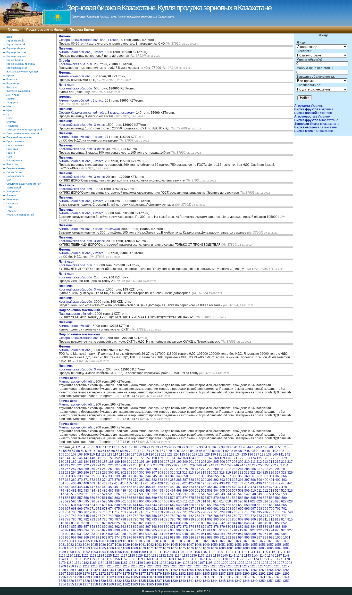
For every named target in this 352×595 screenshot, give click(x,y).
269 (148, 469)
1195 (185, 563)
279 (210, 469)
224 (98, 465)
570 (160, 498)
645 (160, 505)
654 (216, 505)
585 (253, 498)
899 (117, 530)
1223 (174, 566)
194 (148, 462)
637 (111, 505)
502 (203, 490)
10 (100, 447)
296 (86, 472)
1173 (247, 559)
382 (154, 480)
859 (98, 526)
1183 (93, 563)
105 (61, 454)
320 (234, 472)
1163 (170, 559)
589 (278, 498)
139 (269, 454)
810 (259, 519)
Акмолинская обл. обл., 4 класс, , (90, 227)
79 (170, 451)
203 (203, 462)
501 (197, 490)
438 (271, 483)
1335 (142, 581)
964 (284, 534)
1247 (134, 570)
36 (214, 447)
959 (253, 534)
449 (104, 487)
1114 (257, 552)
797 (179, 519)
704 (67, 512)
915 (216, 530)
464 (197, 487)
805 (228, 519)
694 (234, 508)
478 (284, 487)
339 (117, 476)
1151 (77, 559)
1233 (253, 566)
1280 (166, 573)
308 (160, 472)
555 (67, 498)
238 (186, 465)
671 (92, 508)
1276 (134, 573)
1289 (238, 573)
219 (67, 465)
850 (271, 523)
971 (98, 537)
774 (265, 516)
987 (197, 537)
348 (172, 476)
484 (92, 490)
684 (172, 508)
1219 (142, 566)
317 (216, 472)
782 (86, 519)
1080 (222, 548)
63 (100, 451)
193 (142, 462)
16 (126, 447)
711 (110, 512)
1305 (134, 577)
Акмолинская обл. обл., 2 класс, (82, 98)
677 (129, 508)
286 (253, 469)
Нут (8, 114)
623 (259, 501)
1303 (118, 577)
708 (92, 512)
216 (284, 462)
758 (166, 516)
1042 (150, 545)
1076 (190, 548)
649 (185, 505)
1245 (118, 570)
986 (191, 537)
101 (269, 451)
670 (86, 508)
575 (191, 498)
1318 (237, 577)
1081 (230, 548)
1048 (198, 545)
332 (74, 476)
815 (290, 519)
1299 (86, 577)
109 (86, 454)
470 (234, 487)
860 (104, 526)
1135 (185, 555)
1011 (134, 541)
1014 (158, 541)
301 (117, 472)
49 (271, 447)
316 (209, 472)
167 (210, 458)
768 (228, 516)
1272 (102, 573)
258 (80, 469)
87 (205, 451)
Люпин (10, 98)
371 (86, 480)
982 (166, 537)
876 (203, 526)
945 (166, 534)
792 (148, 519)
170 (228, 458)
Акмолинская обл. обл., (76, 74)
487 (111, 490)
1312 (190, 577)
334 (86, 476)
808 (247, 519)
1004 (78, 541)
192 (135, 462)
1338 (166, 581)
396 (241, 480)
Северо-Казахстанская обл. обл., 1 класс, (89, 38)
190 (123, 462)
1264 (270, 570)
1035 (94, 545)
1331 (110, 581)
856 (80, 526)
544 (228, 494)
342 (135, 476)
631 (74, 505)
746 (92, 516)
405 (67, 483)
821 (92, 523)
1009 (118, 541)
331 (67, 476)
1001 (286, 537)
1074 (174, 548)
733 (246, 512)
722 (178, 512)
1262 (254, 570)
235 (168, 465)
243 (217, 465)
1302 (110, 577)
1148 (286, 555)
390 (203, 480)
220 (74, 465)
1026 (253, 541)
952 (210, 534)
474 (259, 487)
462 (185, 487)
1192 (162, 563)
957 (241, 534)
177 (271, 458)
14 (118, 447)
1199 (216, 563)
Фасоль (11, 195)
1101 (157, 552)
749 (111, 516)
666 (61, 508)
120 (151, 454)
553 (284, 494)
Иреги (10, 75)
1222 (166, 566)
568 (148, 498)
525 (111, 494)
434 (246, 483)
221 (80, 465)
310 (172, 472)
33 (201, 447)
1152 (85, 559)
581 (228, 498)
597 (98, 501)
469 (228, 487)
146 (80, 458)
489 (123, 490)
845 (241, 523)
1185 (108, 563)
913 (203, 530)
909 (179, 530)
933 (92, 534)
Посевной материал (19, 137)
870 (166, 526)
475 (265, 487)
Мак (8, 106)
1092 (86, 552)
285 (247, 469)
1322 (269, 577)
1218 (134, 566)
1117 (279, 552)
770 (241, 516)
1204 (256, 563)
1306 (142, 577)
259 (86, 469)
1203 (248, 563)
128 (201, 454)
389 (197, 480)
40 (231, 447)
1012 (142, 541)
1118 (286, 552)
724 (191, 512)
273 (172, 469)
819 (80, 523)
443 (67, 487)
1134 (177, 555)
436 (259, 483)
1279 (158, 573)
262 (104, 469)
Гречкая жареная (16, 67)
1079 (214, 548)
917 (228, 530)
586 (259, 498)
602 (129, 501)
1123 (92, 555)
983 (172, 537)
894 (86, 530)
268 (142, 469)
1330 (102, 581)
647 (172, 505)
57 (74, 451)
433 (240, 483)
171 (234, 458)
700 (271, 508)
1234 (261, 566)
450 (111, 487)
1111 (234, 552)
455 (142, 487)
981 (160, 537)
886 (265, 526)
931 (80, 534)
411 (104, 483)
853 (61, 526)
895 (92, 530)
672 (98, 508)
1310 (174, 577)
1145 (262, 555)
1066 (110, 548)
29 (183, 447)
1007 (102, 541)
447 (92, 487)
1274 (118, 573)
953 (216, 534)
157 (148, 458)
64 (104, 451)
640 (129, 505)
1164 (178, 559)
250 (261, 465)
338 (111, 476)
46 (258, 447)
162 (179, 458)
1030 (285, 541)
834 (172, 523)
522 (92, 494)
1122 (85, 555)
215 (277, 462)
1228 (213, 566)
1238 (62, 570)
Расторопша (14, 160)
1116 (272, 552)
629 (61, 505)
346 (160, 476)
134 (238, 454)
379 (135, 480)
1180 (69, 563)
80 (174, 451)
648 (179, 505)
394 (228, 480)
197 (166, 462)
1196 (193, 563)
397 (247, 480)
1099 (142, 552)
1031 (62, 545)
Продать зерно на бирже (45, 29)
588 (271, 498)
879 (222, 526)
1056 (262, 545)
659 (247, 505)
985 (185, 537)
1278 (150, 573)
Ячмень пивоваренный (20, 214)
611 (185, 501)
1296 (62, 577)
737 (271, 512)
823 (104, 523)
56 (69, 451)
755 (148, 516)
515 (284, 490)
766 (216, 516)
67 (117, 451)
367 (61, 480)
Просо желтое (15, 141)
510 (253, 490)
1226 (198, 566)
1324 (285, 577)
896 (98, 530)
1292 (262, 573)
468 (222, 487)
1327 (78, 581)
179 (284, 458)
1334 (134, 581)
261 (98, 469)
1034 (86, 545)
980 (154, 537)
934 (98, 534)
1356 (78, 584)
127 (194, 454)
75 (152, 451)
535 (172, 494)
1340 (182, 581)
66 (113, 451)
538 (191, 494)
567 (142, 498)
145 (74, 458)
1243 (102, 570)
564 (123, 498)
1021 (213, 541)
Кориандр (12, 83)
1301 (102, 577)
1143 (247, 555)
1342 (198, 581)
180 (61, 462)
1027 (261, 541)
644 (154, 505)
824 (111, 523)
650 (191, 505)
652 (203, 505)
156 (142, 458)
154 (129, 458)
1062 (78, 548)
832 (160, 523)
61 (91, 451)
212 (259, 462)
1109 (219, 552)
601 (123, 501)
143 (61, 458)
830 (148, 523)
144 (67, 458)
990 (216, 537)
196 (160, 462)
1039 (126, 545)
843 (228, 523)
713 (123, 512)
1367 (166, 584)
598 (104, 501)
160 (166, 458)
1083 (246, 548)
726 (203, 512)
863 (123, 526)
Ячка (9, 206)
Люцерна (12, 102)
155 (135, 458)
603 (135, 501)
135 (244, 454)
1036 (102, 545)
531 (148, 494)
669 (80, 508)
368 (67, 480)
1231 (237, 566)
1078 (206, 548)
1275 (126, 573)
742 (67, 516)
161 (172, 458)
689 (203, 508)
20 (144, 447)
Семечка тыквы (15, 168)
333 (80, 476)
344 (148, 476)
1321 (261, 577)
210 (247, 462)
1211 (78, 566)
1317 (229, 577)
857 (86, 526)
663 (271, 505)
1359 (102, 584)
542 (216, 494)
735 (259, 512)
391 (210, 480)
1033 (78, 545)
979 (148, 537)
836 (185, 523)
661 (259, 505)
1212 (86, 566)
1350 (262, 581)
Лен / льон (13, 94)
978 (142, 537)
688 (197, 508)
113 (109, 454)
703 (61, 512)
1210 (70, 566)
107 (74, 454)
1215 (110, 566)
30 (188, 447)
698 (259, 508)
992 (228, 537)
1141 (232, 555)
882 (241, 526)
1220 (150, 566)
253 (279, 465)
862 (117, 526)
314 (197, 472)
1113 (249, 552)
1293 (270, 573)
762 (191, 516)
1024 (237, 541)
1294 (278, 573)
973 (111, 537)
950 (197, 534)
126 (188, 454)
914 (209, 530)
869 (160, 526)
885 (259, 526)
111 (98, 454)
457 (154, 487)
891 (67, 530)
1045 (174, 545)
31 (192, 447)
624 (265, 501)
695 (241, 508)
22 (153, 447)
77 (161, 451)
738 (277, 512)
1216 (118, 566)
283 (234, 469)
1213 (94, 566)
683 (166, 508)
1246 (126, 570)
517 (61, 494)
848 (259, 523)
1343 (206, 581)
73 (144, 451)
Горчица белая (15, 48)
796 (172, 519)
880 (228, 526)
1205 (264, 563)
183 (80, 462)
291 (284, 469)
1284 (198, 573)
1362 (126, 584)
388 (191, 480)
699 (265, 508)
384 (166, 480)
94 (236, 451)
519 (74, 494)
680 (148, 508)
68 (122, 451)
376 (117, 480)
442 (61, 487)
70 (130, 451)
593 (74, 501)
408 (86, 483)
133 (231, 454)
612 (191, 501)
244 (224, 465)
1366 (158, 584)
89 (214, 451)
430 (222, 483)
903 (142, 530)
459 (166, 487)
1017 (182, 541)
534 (166, 494)
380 (142, 480)
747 (98, 516)
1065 (102, 548)
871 (172, 526)
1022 (221, 541)
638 (117, 505)
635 (98, 505)
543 (222, 494)
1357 (86, 584)
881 (234, 526)
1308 (158, 577)
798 (185, 519)
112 (103, 454)
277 (197, 469)
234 (162, 465)
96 (244, 451)
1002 (62, 541)
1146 (270, 555)
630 (67, 505)
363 (265, 476)
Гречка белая (14, 60)
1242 (94, 570)
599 (111, 501)
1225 (190, 566)
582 (234, 498)
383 (160, 480)
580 (222, 498)
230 (135, 465)
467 (216, 487)
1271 (94, 573)
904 (148, 530)
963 (278, 534)
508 (241, 490)
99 (257, 451)
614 (203, 501)
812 (271, 519)
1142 (239, 555)
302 (123, 472)
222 (86, 465)
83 (187, 451)
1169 (216, 559)
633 (86, 505)
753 (135, 516)
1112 (242, 552)
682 (160, 508)
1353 (286, 581)
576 (197, 498)
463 (191, 487)
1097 (126, 552)
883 (247, 526)
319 (228, 472)
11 (104, 447)
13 (113, 447)
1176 (270, 559)
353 (203, 476)
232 (149, 465)
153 (123, 458)
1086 (270, 548)
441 (290, 483)
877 (210, 526)
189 (117, 462)
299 (104, 472)
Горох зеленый (15, 44)
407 (80, 483)
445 (80, 487)
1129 (139, 555)
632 (80, 505)
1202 (240, 563)
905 (154, 530)
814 (284, 519)
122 (163, 454)
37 (218, 447)
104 (287, 451)
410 (98, 483)
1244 (110, 570)
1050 (214, 545)
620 (240, 501)
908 (172, 530)
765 (210, 516)
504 (216, 490)
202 (197, 462)
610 (179, 501)
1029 (277, 541)
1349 (254, 581)
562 (111, 498)
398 (253, 480)
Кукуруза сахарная (18, 90)
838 (197, 523)
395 (234, 480)
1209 (62, 566)
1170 (224, 559)
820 (86, 523)
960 (259, 534)
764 (203, 516)
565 (129, 498)
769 (234, 516)
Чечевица (12, 199)
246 (236, 465)
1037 (110, 545)
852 (284, 523)
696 (247, 508)
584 (247, 498)
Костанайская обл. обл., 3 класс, (82, 123)
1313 (198, 577)
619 (234, 501)
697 (253, 508)
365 (278, 476)
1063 (86, 548)
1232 (245, 566)
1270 (86, 573)
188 (111, 462)
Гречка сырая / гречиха (20, 63)
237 (180, 465)
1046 (182, 545)
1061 (70, 548)
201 (191, 462)
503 (210, 490)
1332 (118, 581)
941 (142, 534)
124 (176, 454)
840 (210, 523)
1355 (70, 584)
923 (265, 530)
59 (82, 451)
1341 (190, 581)
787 (117, 519)
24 (161, 447)
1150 (69, 559)
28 (179, 447)
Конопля (11, 79)
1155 (108, 559)
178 (278, 458)
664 (278, 505)
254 (285, 465)
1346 (230, 581)
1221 (158, 566)
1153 (93, 559)
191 (129, 462)
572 (172, 498)
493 (148, 490)
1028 (269, 541)
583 (241, 498)
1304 (126, 577)
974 (117, 537)
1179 (62, 563)
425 (191, 483)
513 (271, 490)
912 (197, 530)
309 (166, 472)
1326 (70, 581)
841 (216, 523)
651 (197, 505)
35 (210, 447)
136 (250, 454)
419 (154, 483)
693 (228, 508)
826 (123, 523)
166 (203, 458)
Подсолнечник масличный (22, 133)
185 (92, 462)
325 (265, 472)
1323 (277, 577)
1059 (286, 545)
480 (67, 490)
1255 (198, 570)
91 (222, 451)
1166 (193, 559)
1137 (201, 555)
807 (241, 519)
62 (95, 451)
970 (92, 537)
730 (228, 512)
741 (61, 516)
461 (179, 487)
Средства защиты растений (23, 183)
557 (80, 498)
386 (179, 480)
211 (253, 462)
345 (154, 476)
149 (98, 458)
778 (61, 519)
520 (80, 494)
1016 (174, 541)
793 (154, 519)
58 (78, 451)
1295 (286, 573)
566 (135, 498)
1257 (214, 570)
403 (284, 480)
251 (267, 465)
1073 (166, 548)
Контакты (148, 591)
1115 (264, 552)
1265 (278, 570)
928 (61, 534)
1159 (139, 559)
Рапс (9, 156)
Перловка (12, 125)
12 (109, 447)
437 (265, 483)
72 (139, 451)
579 (216, 498)
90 (218, 451)
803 (216, 519)
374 (104, 480)
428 (209, 483)
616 (216, 501)
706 (80, 512)
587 (265, 498)
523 (98, 494)
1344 (214, 581)
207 (228, 462)
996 (253, 537)
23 (157, 447)
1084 (254, 548)
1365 (150, 584)
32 (196, 447)
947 (179, 534)
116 (127, 454)
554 (61, 498)
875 (197, 526)
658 (241, 505)
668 (74, 508)
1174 (255, 559)
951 (203, 534)
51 (280, 447)
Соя (8, 179)
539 (197, 494)
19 (139, 447)
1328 (86, 581)
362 (259, 476)
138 (262, 454)
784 (98, 519)
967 (74, 537)
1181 (77, 563)
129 (207, 454)
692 (222, 508)
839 (203, 523)
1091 (78, 552)
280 (216, 469)
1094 (102, 552)
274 (179, 469)
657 (234, 505)
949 (191, 534)
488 (117, 490)
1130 (147, 555)
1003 (70, 541)
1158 (131, 559)
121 (157, 454)
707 (86, 512)
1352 (278, 581)
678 (135, 508)
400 (265, 480)
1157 (124, 559)
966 (67, 537)
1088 (286, 548)
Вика (9, 36)
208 (234, 462)
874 (191, 526)
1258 (222, 570)
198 (172, 462)
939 (129, 534)
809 (253, 519)
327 (277, 472)
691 (216, 508)
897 (104, 530)
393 (222, 480)
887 (271, 526)
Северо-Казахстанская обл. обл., (83, 336)
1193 (170, 563)
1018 (190, 541)
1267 (62, 573)
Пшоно (10, 152)
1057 (270, 545)
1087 (278, 548)
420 (160, 483)
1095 (110, 552)
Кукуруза (11, 87)
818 (74, 523)
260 (92, 469)
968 (80, 537)
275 (185, 469)
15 (122, 447)
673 (104, 508)
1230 (229, 566)
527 (123, 494)
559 (92, 498)
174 (253, 458)
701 (278, 508)
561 (104, 498)
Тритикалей (13, 187)
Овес (9, 118)
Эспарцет (12, 203)
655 (222, 505)
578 (210, 498)
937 (117, 534)
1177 (278, 559)
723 (185, 512)
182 (74, 462)
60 (87, 451)
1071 (150, 548)
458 (160, 487)
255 (61, 469)
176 (265, 458)
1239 (70, 570)
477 (278, 487)
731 (234, 512)
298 (98, 472)
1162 (162, 559)
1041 (142, 545)
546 (241, 494)
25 (166, 447)
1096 (118, 552)
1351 (270, 581)
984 (179, 537)
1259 (230, 570)
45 (253, 447)
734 (253, 512)
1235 (269, 566)
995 (247, 537)
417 (141, 483)
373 (98, 480)
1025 (245, 541)
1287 (222, 573)
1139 (216, 555)
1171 (232, 559)
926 (284, 530)
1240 (78, 570)
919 (240, 530)
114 (115, 454)
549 (259, 494)
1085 (262, 548)
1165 (185, 559)
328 (284, 472)
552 (278, 494)
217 (290, 462)
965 (61, 537)
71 (135, 451)
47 (262, 447)
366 (284, 476)
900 (123, 530)
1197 (201, 563)
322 (246, 472)
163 (185, 458)
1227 (205, 566)
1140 (224, 555)
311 (178, 472)
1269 (78, 573)
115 (121, 454)
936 (111, 534)
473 (253, 487)
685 (179, 508)
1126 (116, 555)
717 (147, 512)
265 (123, 469)
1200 (224, 563)
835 (179, 523)
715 (135, 512)
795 (166, 519)
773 (259, 516)
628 (290, 501)
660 (253, 505)
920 (246, 530)
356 (222, 476)
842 (222, 523)
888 (278, 526)
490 (129, 490)
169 (222, 458)
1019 (198, 541)
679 (142, 508)
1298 (78, 577)
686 (185, 508)
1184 (100, 563)
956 (234, 534)
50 (275, 447)
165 (197, 458)
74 (148, 451)
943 (154, 534)
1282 (182, 573)
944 (160, 534)
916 (222, 530)
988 (203, 537)
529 (135, 494)
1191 (155, 563)
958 (247, 534)
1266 (286, 570)
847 (253, 523)
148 (92, 458)
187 (104, 462)
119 (145, 454)
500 (191, 490)
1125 (108, 555)
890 (61, 530)
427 (203, 483)
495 (160, 490)
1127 (123, 555)
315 (203, 472)
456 (148, 487)
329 (290, 472)
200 (185, 462)
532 (154, 494)
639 (123, 505)
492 (142, 490)
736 (265, 512)
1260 (238, 570)
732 (240, 512)
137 (256, 454)
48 (267, 447)
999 (271, 537)
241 (205, 465)
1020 (205, 541)
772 (253, 516)
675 (117, 508)
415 (129, 483)
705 (74, 512)
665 (284, 505)
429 (216, 483)
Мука (9, 110)
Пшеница (12, 148)
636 (104, 505)
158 (154, 458)
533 (160, 494)
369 (74, 480)
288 (265, 469)
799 (191, 519)
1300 (94, 577)
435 (253, 483)
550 (265, 494)
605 (148, 501)
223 (92, 465)
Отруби (11, 121)
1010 (126, 541)
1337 (158, 581)
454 (135, 487)
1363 (134, 584)
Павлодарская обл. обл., (79, 312)
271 (160, 469)
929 (67, 534)
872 (179, 526)
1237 (285, 566)
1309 (166, 577)
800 (197, 519)
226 (111, 465)
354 (210, 476)
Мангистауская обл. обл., (77, 379)
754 (142, 516)
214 (271, 462)
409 (92, 483)
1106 (196, 552)
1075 (182, 548)
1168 (209, 559)
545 (234, 494)
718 (154, 512)
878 (216, 526)
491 (135, 490)
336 (98, 476)
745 (86, 516)
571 (166, 498)
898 (111, 530)
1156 (116, 559)
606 (154, 501)
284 (241, 469)
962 (271, 534)
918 (234, 530)
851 (278, 523)
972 (104, 537)
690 (210, 508)
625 (271, 501)
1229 (221, 566)
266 (129, 469)
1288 (230, 573)
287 (259, 469)
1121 (77, 555)
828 (135, 523)
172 (241, 458)
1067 (118, 548)
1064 (94, 548)
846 (247, 523)
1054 (246, 545)
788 (123, 519)
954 (222, 534)
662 (265, 505)
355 (216, 476)
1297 (70, 577)
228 (123, 465)
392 (216, 480)
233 (155, 465)
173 (247, 458)
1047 (190, 545)
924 (271, 530)
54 (60, 451)
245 (230, 465)
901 (129, 530)
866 (142, 526)
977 (135, 537)
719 (160, 512)
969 (86, 537)
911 (191, 530)
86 (201, 451)
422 (172, 483)
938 (123, 534)
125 (182, 454)
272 (166, 469)
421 (166, 483)
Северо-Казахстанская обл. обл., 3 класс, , (97, 110)
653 (210, 505)
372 (92, 480)
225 (104, 465)
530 (142, 494)
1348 (246, 581)
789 (129, 519)
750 (117, 516)
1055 (254, 545)
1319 (245, 577)
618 (228, 501)
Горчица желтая (16, 52)
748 (104, 516)
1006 (94, 541)
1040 (134, 545)
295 (80, 472)
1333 (126, 581)
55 (65, 451)
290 (278, 469)
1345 (222, 581)
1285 (206, 573)
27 (175, 447)
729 (222, 512)
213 (265, 462)
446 (86, 487)
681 (154, 508)
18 (135, 447)
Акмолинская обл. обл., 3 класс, (82, 50)
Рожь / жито (13, 164)
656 (228, 505)
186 (98, 462)
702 (284, 508)
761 (185, 516)
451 (117, 487)
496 (166, 490)
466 (210, 487)
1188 (131, 563)
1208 (288, 563)
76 (157, 451)
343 (142, 476)
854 (67, 526)
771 (247, 516)
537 (185, 494)
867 (148, 526)
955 (228, 534)
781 (80, 519)
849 (265, 523)
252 (273, 465)
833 (166, 523)
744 (80, 516)
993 (234, 537)
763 (197, 516)
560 (98, 498)
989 (210, 537)
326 (271, 472)
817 (67, 523)
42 (240, 447)
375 (111, 480)
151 (111, 458)
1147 (278, 555)
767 (222, 516)
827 (129, 523)
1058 (278, 545)
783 (92, 519)
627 (284, 501)
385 (172, 480)
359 (241, 476)
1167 (201, 559)
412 (110, 483)
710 (104, 512)
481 (74, 490)
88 (209, 451)
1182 (85, 563)
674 (111, 508)
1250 (158, 570)
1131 (154, 555)
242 (211, 465)
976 (129, 537)
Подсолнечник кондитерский (24, 129)
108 (80, 454)
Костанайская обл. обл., (76, 62)
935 (104, 534)
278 (203, 469)
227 (117, 465)
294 (74, 472)
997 (259, 537)
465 (203, 487)
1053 (238, 545)
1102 (165, 552)
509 (247, 490)
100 (263, 451)
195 (154, 462)
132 (225, 454)
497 (172, 490)
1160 (147, 559)
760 (179, 516)
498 (179, 490)
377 (123, 480)
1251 (166, 570)
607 (160, 501)
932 (86, 534)
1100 (150, 552)
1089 (62, 552)
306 (148, 472)
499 (185, 490)
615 (209, 501)
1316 (221, 577)
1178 (286, 559)
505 (222, 490)
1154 (100, 559)
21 (148, 447)
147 (86, 458)
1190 (147, 563)
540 (203, 494)
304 (135, 472)
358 (234, 476)
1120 (69, 555)
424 (185, 483)
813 (277, 519)
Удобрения (13, 191)
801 (203, 519)
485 (98, 490)
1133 (170, 555)
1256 (206, 570)
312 (185, 472)
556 (74, 498)
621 (246, 501)
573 (179, 498)
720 (166, 512)
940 (135, 534)
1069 (134, 548)
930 (74, 534)
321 (240, 472)
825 (117, 523)
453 (129, 487)
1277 (142, 573)
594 (80, 501)
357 (228, 476)
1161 (155, 559)
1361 (118, 584)
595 (86, 501)
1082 (238, 548)
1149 (62, 559)
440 (284, 483)
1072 (158, 548)
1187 (124, 563)
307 (154, 472)
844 (234, 523)
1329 (94, 581)
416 (135, 483)
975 (123, 537)
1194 (178, 563)
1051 (222, 545)
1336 (150, 581)
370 (80, 480)
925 (277, 530)
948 (185, 534)
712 (117, 512)
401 (271, 480)
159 (160, 458)
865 (135, 526)
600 (117, 501)
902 (135, 530)
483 (86, 490)
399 (259, 480)
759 (172, 516)
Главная (14, 29)
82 (183, 451)
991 (222, 537)
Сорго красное (15, 176)
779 (67, 519)
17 (131, 447)
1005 (86, 541)
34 (205, 447)
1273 (110, 573)
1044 (166, 545)
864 (129, 526)
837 (191, 523)
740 (290, 512)
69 (126, 451)
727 (209, 512)
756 (154, 516)
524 (104, 494)
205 (216, 462)
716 (141, 512)
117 (133, 454)
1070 (142, 548)
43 (245, 447)
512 (265, 490)
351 (191, 476)
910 (185, 530)
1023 (229, 541)
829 (142, 523)
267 (135, 469)
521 (86, 494)
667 (67, 508)
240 (199, 465)
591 (61, 501)
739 (284, 512)
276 (191, 469)
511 (259, 490)
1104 (181, 552)
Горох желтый (15, 40)
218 (61, 465)
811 (265, 519)
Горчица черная (16, 56)
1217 (126, 566)
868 (154, 526)
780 (74, 519)
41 (236, 447)
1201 (232, 563)
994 (241, 537)
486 (104, 490)
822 (98, 523)
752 (129, 516)
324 (259, 472)
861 (111, 526)
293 (67, 472)
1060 (62, 548)
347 (166, 476)
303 (129, 472)
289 (271, 469)
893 (80, 530)
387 (185, 480)
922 (259, 530)
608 (166, 501)
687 (191, 508)
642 (142, 505)
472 (247, 487)
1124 (100, 555)
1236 (277, 566)
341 (129, 476)
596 (92, 501)
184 (86, 462)
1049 (206, 545)
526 (117, 494)
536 (179, 494)
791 (142, 519)
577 (203, 498)
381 (148, 480)
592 (67, 501)
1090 (70, 552)
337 (104, 476)
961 (265, 534)
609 (172, 501)
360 (247, 476)
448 (98, 487)
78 (165, 451)
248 (248, 465)
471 (241, 487)
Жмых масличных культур (22, 71)
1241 (86, 570)
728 (216, 512)
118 (139, 454)
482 (80, 490)
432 (234, 483)
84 (192, 451)
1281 (174, 573)
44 (249, 447)
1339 (174, 581)
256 (67, 469)
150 (104, 458)
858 (92, 526)
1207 (280, 563)
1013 (150, 541)
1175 (263, 559)
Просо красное (15, 145)
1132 (162, 555)
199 (179, 462)
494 (154, 490)
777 (284, 516)
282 (228, 469)
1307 (150, 577)
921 (253, 530)
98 (253, 451)
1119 (62, 555)
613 (197, 501)
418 (147, 483)
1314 (205, 577)
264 (117, 469)
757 (160, 516)
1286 (214, 573)
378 (129, 480)
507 (234, 490)
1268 (70, 573)
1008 (110, 541)
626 (277, 501)
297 (92, 472)
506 (228, 490)
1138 (208, 555)
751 (123, 516)
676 (123, 508)
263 (111, 469)
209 (241, 462)
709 (98, 512)
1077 (198, 548)
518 (67, 494)
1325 (62, 581)
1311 (182, 577)
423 (178, 483)
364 (271, 476)
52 (284, 447)
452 (123, 487)
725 (197, 512)
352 (197, 476)
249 (254, 465)
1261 (246, 570)
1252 (174, 570)
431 (228, 483)
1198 (209, 563)
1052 (230, 545)
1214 (102, 566)
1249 (150, 570)
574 (185, 498)
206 (222, 462)
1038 (118, 545)
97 (249, 451)
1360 (110, 584)
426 (197, 483)
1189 (139, 563)
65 (109, 451)
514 (277, 490)
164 (191, 458)
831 (154, 523)
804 (222, 519)
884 (253, 526)
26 (170, 447)
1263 (262, 570)
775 (271, 516)
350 (185, 476)
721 (172, 512)
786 (111, 519)
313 (191, 472)
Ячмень (11, 210)
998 (265, 537)
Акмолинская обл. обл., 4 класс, (82, 199)
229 (129, 465)
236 (174, 465)
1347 (238, 581)
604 (142, 501)
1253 (182, 570)
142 (287, 454)
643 (148, 505)
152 (117, 458)
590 (284, 498)
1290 (246, 573)
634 (92, 505)
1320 (253, 577)
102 (275, 451)
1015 (166, 541)
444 (74, 487)
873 (185, 526)
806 (234, 519)
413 (117, 483)
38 (223, 447)
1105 (188, 552)
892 (74, 530)
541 (210, 494)
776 (278, 516)
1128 (131, 555)
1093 (94, 552)
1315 (213, 577)
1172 (240, 559)
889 (284, 526)
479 (61, 490)
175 (259, 458)
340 (123, 476)
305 (142, 472)
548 (253, 494)
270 (154, 469)
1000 (278, 537)
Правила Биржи (82, 29)
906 (160, 530)
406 (74, 483)
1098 (134, 552)
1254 (190, 570)
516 (290, 490)
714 (129, 512)
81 (179, 451)
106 (67, 454)
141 (281, 454)
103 (281, 451)
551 (271, 494)
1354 (62, 584)
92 (227, 451)
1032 (70, 545)
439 (277, 483)
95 (240, 451)
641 (135, 505)
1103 (173, 552)
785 (104, 519)
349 (179, 476)
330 (61, 476)
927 (290, 530)
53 (288, 447)
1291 (254, 573)
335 (92, 476)
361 (253, 476)
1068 (126, 548)
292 (61, 472)
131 (219, 454)
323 (253, 472)
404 (61, 483)
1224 (182, 566)
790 (135, 519)
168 (216, 458)
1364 (142, 584)
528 (129, 494)
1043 (158, 545)
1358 (94, 584)
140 (275, 454)
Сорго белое (14, 172)
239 (193, 465)
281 (222, 469)
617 (222, 501)
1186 (116, 563)
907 (166, 530)
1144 (255, 555)
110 (92, 454)
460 (172, 487)
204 (210, 462)
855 (74, 526)
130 (213, 454)
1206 (272, 563)
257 (74, 469)
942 (148, 534)
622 (253, 501)
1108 (211, 552)
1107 (204, 552)
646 (166, 505)
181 (67, 462)
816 (61, 523)
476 (271, 487)
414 (123, 483)
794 (160, 519)
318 (222, 472)
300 (111, 472)
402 (278, 480)
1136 (193, 555)
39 (227, 447)
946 (172, 534)
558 (86, 498)
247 (242, 465)
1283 (190, 573)
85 (196, 451)
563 (117, 498)
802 (210, 519)
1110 (227, 552)
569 (154, 498)
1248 (142, 570)
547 (247, 494)
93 (231, 451)
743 (74, 516)
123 (170, 454)
